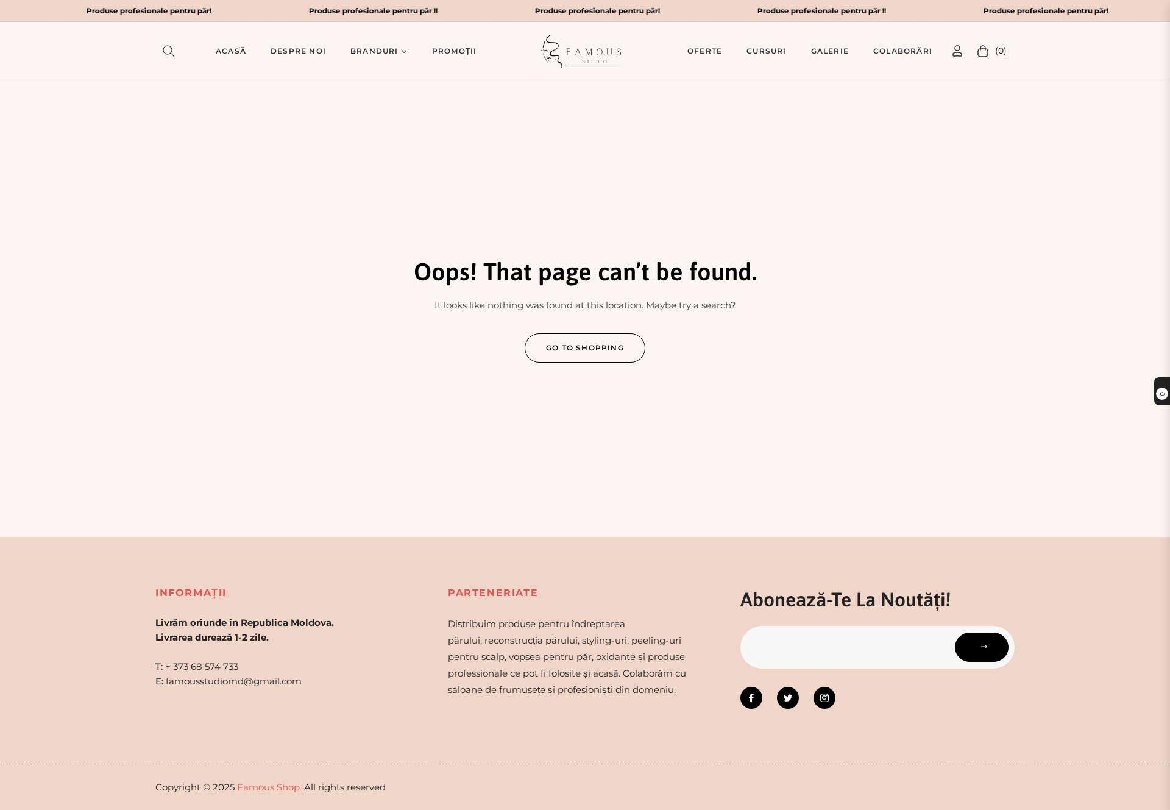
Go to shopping (585, 347)
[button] (171, 51)
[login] (957, 50)
